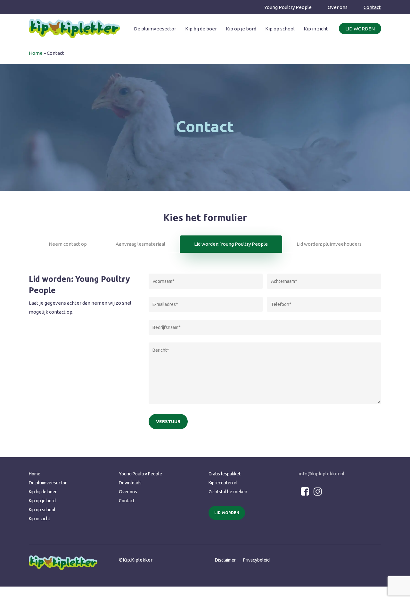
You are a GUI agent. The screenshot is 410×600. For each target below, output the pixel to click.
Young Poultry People (140, 473)
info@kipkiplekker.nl (321, 473)
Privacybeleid (256, 560)
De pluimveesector (48, 482)
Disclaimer (225, 560)
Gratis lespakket (225, 473)
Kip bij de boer (43, 491)
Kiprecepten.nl (223, 482)
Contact (127, 500)
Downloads (130, 482)
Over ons (128, 491)
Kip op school (42, 509)
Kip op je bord (42, 500)
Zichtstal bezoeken (228, 491)
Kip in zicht (39, 518)
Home (36, 53)
